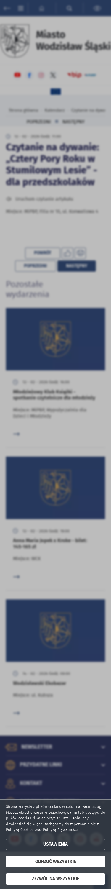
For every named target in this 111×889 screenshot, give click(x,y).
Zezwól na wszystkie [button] (55, 879)
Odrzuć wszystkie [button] (55, 862)
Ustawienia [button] (55, 844)
